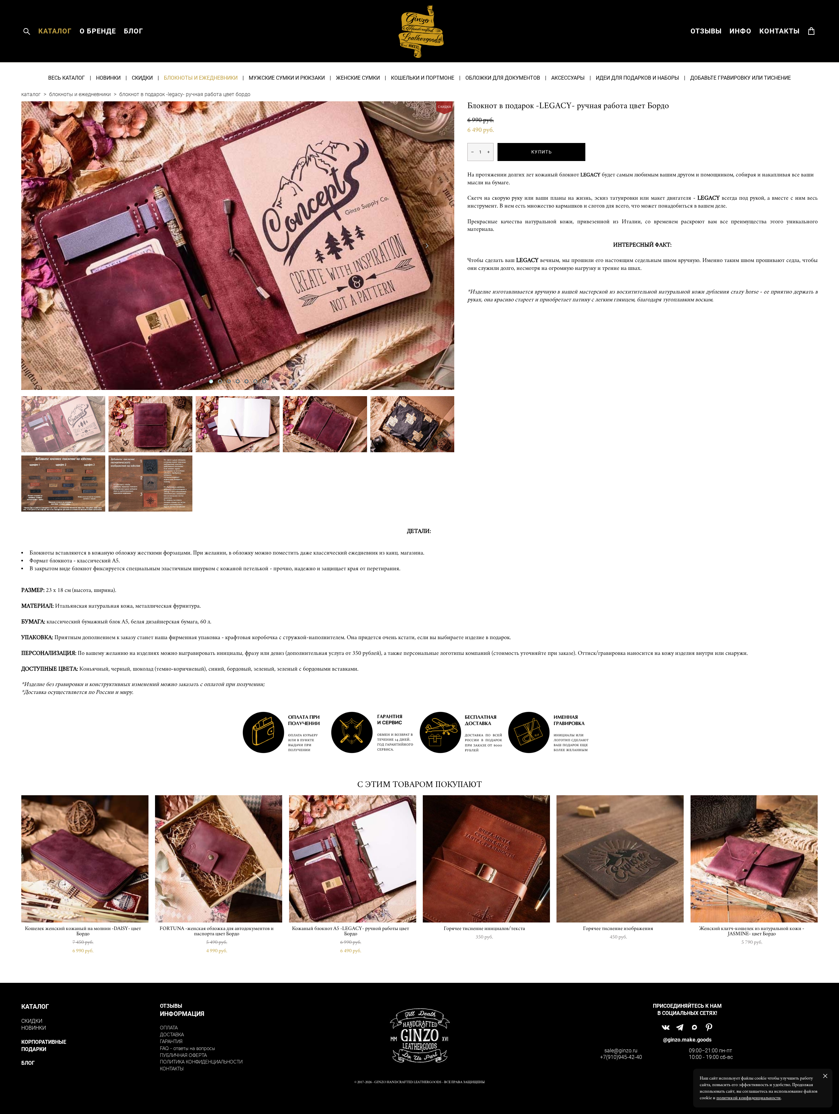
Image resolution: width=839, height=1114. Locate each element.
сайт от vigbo (419, 1099)
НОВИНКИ (108, 77)
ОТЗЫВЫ (706, 31)
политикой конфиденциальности (748, 1098)
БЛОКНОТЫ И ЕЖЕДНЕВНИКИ (201, 77)
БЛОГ (133, 31)
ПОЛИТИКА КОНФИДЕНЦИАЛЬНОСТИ (201, 1061)
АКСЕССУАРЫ (568, 77)
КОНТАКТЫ (779, 31)
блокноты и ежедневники (80, 94)
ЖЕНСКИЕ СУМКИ (358, 77)
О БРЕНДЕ (98, 31)
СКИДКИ (142, 77)
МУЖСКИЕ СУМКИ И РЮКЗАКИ (287, 77)
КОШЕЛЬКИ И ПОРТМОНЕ (422, 77)
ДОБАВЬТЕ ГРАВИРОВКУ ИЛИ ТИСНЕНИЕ (740, 77)
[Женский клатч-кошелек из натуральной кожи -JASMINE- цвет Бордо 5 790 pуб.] (754, 858)
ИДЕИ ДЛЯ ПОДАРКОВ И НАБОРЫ (637, 77)
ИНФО (740, 31)
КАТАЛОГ (55, 31)
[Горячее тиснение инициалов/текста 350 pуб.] (486, 858)
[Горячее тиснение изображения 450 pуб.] (620, 858)
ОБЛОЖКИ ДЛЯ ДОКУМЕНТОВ (502, 77)
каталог (31, 94)
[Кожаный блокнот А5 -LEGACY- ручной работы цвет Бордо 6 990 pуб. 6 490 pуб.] (352, 858)
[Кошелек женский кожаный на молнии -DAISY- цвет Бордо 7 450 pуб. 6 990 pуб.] (84, 858)
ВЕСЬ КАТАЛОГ (66, 77)
